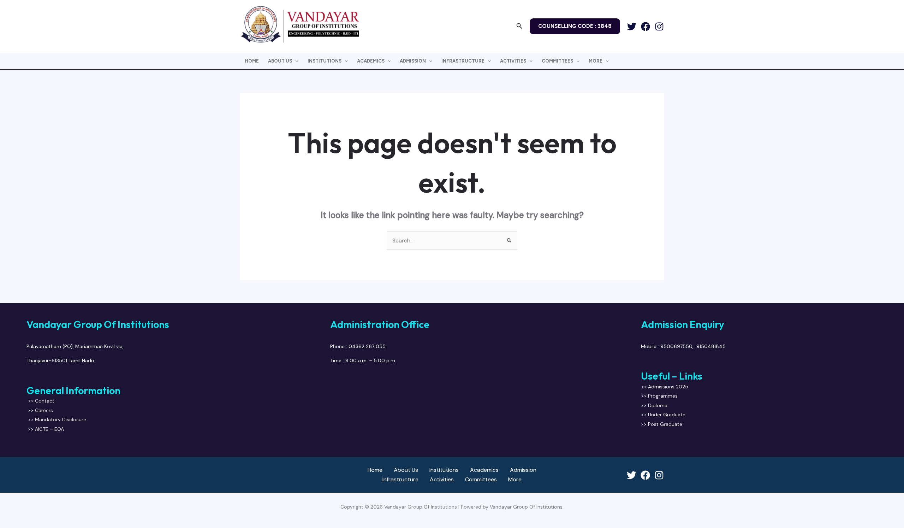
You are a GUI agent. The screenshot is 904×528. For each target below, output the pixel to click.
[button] (519, 26)
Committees (557, 61)
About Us (280, 61)
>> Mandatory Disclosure (56, 419)
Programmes (663, 396)
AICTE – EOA (49, 429)
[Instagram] (659, 26)
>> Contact (41, 401)
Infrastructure (462, 61)
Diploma (657, 405)
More (595, 61)
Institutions (324, 61)
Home (252, 61)
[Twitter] (631, 26)
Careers (44, 410)
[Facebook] (645, 26)
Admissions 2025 (668, 386)
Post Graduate (665, 424)
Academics (371, 61)
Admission (413, 61)
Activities (513, 61)
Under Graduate (667, 414)
